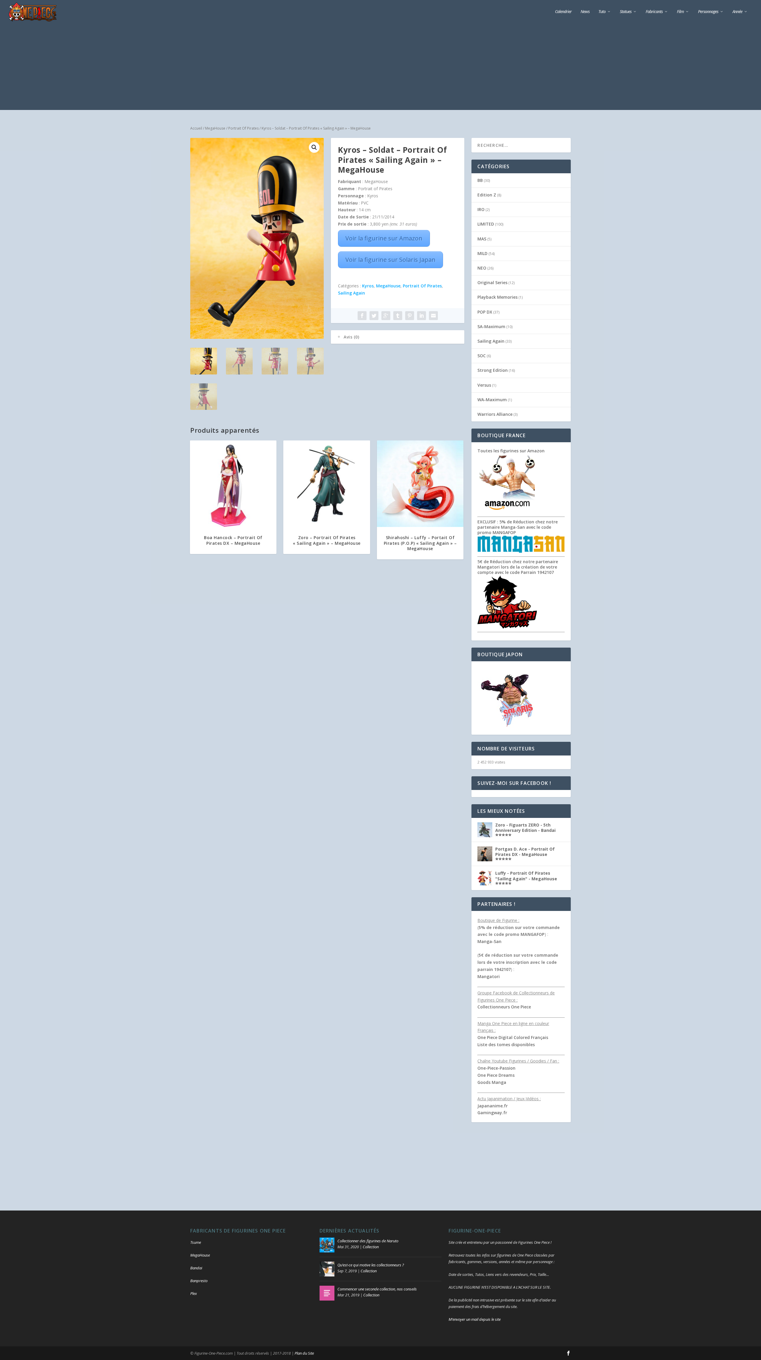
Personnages (708, 11)
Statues (625, 11)
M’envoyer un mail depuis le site (475, 1319)
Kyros (368, 286)
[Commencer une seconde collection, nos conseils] (327, 1293)
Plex (193, 1293)
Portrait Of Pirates (243, 128)
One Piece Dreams (496, 1075)
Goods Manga (491, 1082)
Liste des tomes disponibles (506, 1044)
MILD (482, 253)
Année (737, 11)
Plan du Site (304, 1353)
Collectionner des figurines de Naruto (367, 1240)
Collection (371, 1246)
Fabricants (654, 11)
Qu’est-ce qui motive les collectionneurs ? (370, 1265)
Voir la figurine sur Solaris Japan (390, 260)
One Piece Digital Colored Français (512, 1037)
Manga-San (489, 941)
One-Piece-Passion (496, 1068)
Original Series (492, 282)
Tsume (195, 1242)
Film (680, 11)
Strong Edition (492, 370)
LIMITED (485, 224)
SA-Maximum (491, 326)
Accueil (196, 128)
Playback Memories (497, 297)
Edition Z (486, 195)
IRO (481, 209)
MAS (481, 239)
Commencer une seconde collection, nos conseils (377, 1289)
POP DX (484, 312)
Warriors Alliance (494, 414)
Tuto (602, 11)
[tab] (397, 337)
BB (480, 180)
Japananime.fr (492, 1106)
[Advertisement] (380, 68)
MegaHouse (215, 128)
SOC (481, 355)
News (585, 11)
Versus (484, 385)
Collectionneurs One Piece (504, 1007)
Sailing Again (351, 293)
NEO (481, 268)
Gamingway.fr (492, 1112)
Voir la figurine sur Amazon (383, 238)
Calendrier (563, 11)
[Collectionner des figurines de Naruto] (327, 1245)
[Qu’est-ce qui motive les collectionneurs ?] (327, 1269)
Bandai (196, 1268)
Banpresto (198, 1280)
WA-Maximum (492, 399)
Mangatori (488, 976)
